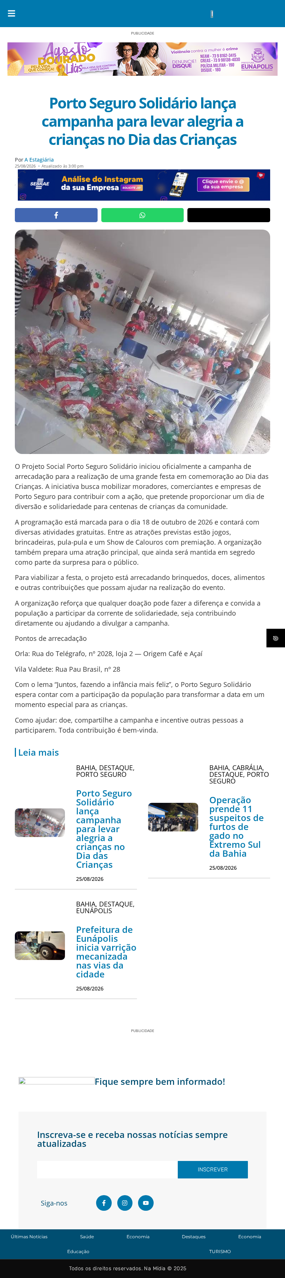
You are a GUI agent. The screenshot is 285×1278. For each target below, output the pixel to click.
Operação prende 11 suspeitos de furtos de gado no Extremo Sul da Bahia (236, 826)
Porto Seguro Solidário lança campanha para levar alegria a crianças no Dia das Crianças (104, 828)
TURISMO (220, 1251)
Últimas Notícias (29, 1236)
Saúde (87, 1236)
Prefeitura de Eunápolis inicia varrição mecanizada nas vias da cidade (106, 951)
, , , (239, 774)
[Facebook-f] (104, 1203)
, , (105, 771)
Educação (78, 1251)
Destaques (194, 1236)
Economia (138, 1236)
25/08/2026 (90, 878)
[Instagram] (125, 1203)
